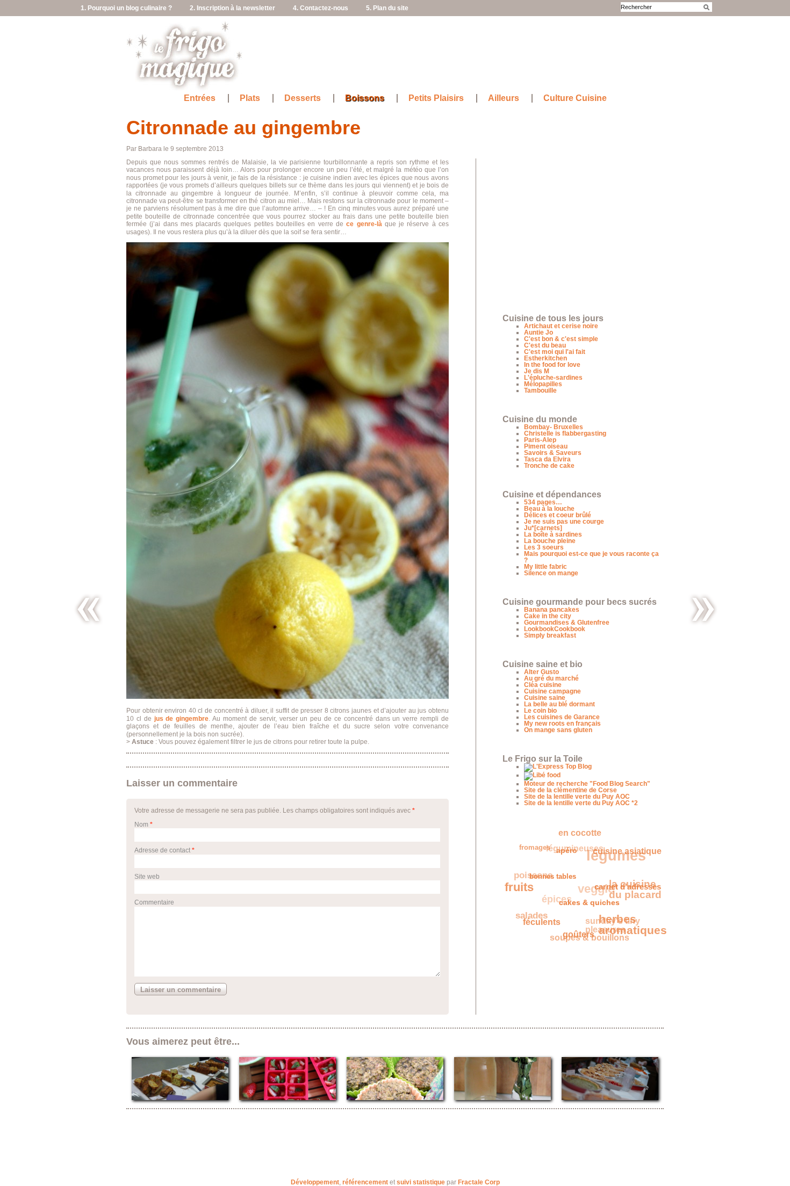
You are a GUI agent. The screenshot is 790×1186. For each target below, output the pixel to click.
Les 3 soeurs (544, 547)
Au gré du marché (551, 678)
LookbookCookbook (554, 629)
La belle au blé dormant (559, 704)
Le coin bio (540, 710)
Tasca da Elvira (547, 459)
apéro (568, 856)
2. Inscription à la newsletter (232, 8)
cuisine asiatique (614, 863)
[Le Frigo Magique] (184, 86)
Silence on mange (551, 573)
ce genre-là (364, 224)
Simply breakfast (550, 635)
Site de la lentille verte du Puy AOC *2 (581, 803)
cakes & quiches (584, 910)
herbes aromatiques (628, 931)
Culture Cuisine (575, 98)
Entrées (200, 98)
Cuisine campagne (552, 691)
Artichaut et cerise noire (561, 326)
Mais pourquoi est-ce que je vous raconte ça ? (591, 557)
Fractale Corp (479, 1182)
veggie (598, 886)
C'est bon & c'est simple (561, 339)
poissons (537, 866)
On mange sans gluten (558, 730)
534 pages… (543, 502)
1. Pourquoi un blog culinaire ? (126, 8)
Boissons (364, 98)
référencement (365, 1182)
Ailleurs (503, 98)
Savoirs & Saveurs (552, 453)
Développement (315, 1182)
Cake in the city (547, 616)
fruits (518, 882)
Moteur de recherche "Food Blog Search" (587, 783)
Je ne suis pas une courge (564, 521)
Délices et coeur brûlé (557, 515)
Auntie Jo (538, 332)
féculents (536, 920)
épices (558, 890)
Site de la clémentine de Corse (570, 790)
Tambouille (540, 390)
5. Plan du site (387, 8)
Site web (147, 876)
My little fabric (545, 566)
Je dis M (536, 371)
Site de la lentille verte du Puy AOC (577, 796)
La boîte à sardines (553, 534)
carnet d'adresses (625, 897)
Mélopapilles (543, 384)
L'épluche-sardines (553, 377)
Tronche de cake (549, 465)
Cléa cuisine (543, 685)
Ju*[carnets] (543, 528)
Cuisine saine (544, 698)
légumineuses (581, 843)
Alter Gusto (541, 672)
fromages (539, 843)
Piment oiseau (546, 446)
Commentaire (154, 902)
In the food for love (552, 364)
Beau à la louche (549, 508)
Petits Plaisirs (436, 98)
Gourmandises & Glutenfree (566, 622)
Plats (250, 98)
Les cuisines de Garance (562, 717)
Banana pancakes (551, 609)
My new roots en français (562, 723)
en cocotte (585, 834)
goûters (571, 938)
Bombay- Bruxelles (553, 427)
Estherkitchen (545, 358)
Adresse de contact (162, 850)
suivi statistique (421, 1182)
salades (529, 907)
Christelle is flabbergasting (565, 433)
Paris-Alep (540, 440)
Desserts (302, 98)
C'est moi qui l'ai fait (554, 352)
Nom (141, 824)
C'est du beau (545, 345)
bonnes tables (551, 879)
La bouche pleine (550, 541)
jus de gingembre (181, 718)
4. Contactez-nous (320, 8)
